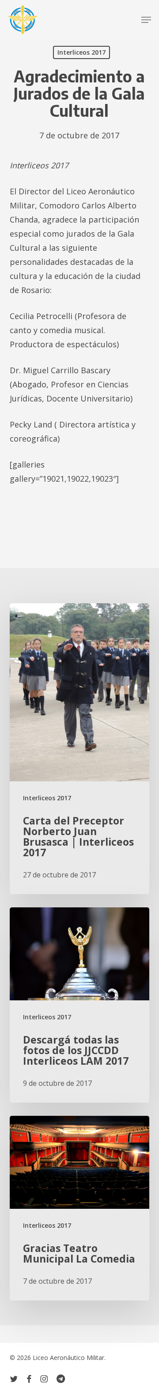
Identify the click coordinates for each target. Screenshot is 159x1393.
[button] (146, 19)
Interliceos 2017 (81, 52)
